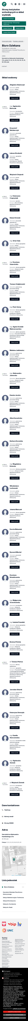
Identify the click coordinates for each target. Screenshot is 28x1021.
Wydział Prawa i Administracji (5, 966)
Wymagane (7, 971)
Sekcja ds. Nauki (7, 907)
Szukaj (12, 4)
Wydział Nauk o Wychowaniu (5, 963)
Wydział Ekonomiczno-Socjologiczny (7, 946)
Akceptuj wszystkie (14, 1011)
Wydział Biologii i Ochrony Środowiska (7, 942)
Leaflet (12, 875)
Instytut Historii (20, 28)
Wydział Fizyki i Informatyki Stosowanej (7, 954)
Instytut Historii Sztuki (9, 32)
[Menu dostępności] (19, 4)
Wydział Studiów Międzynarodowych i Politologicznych (20, 941)
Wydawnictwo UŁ (19, 953)
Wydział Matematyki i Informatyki (7, 957)
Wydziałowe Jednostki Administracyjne (9, 49)
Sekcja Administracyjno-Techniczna (13, 897)
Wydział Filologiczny (7, 949)
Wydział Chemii (5, 944)
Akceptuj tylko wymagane (14, 1014)
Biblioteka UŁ (18, 951)
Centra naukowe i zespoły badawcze (19, 949)
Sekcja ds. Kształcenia (9, 904)
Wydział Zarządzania (20, 943)
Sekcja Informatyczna (9, 901)
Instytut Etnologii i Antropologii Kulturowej (11, 23)
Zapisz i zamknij (14, 1018)
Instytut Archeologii (8, 18)
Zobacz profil (14, 98)
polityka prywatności (19, 1008)
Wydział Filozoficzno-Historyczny (7, 951)
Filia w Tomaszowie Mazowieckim (19, 946)
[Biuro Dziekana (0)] (14, 859)
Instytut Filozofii (7, 28)
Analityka (6, 978)
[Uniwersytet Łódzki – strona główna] (4, 4)
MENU (24, 4)
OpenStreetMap (18, 875)
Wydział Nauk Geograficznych (6, 960)
